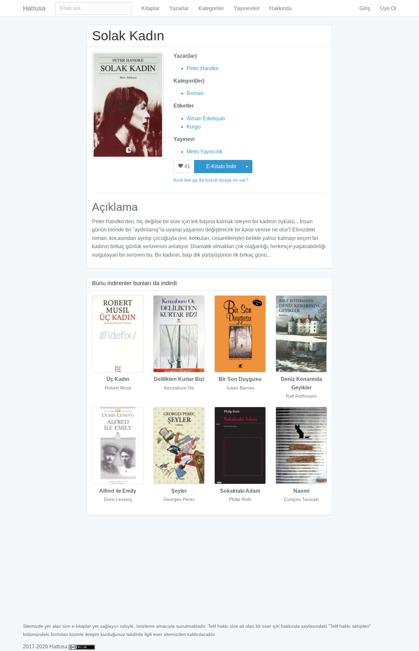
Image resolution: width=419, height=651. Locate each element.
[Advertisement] (209, 573)
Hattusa (34, 8)
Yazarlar (179, 8)
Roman (195, 93)
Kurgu (194, 126)
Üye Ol (388, 8)
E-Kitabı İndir (222, 166)
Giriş (364, 8)
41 (186, 166)
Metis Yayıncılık (205, 151)
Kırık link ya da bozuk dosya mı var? (210, 180)
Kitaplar (150, 8)
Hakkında (280, 8)
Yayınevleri (247, 8)
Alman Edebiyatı (206, 118)
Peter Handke (203, 68)
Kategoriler (211, 8)
